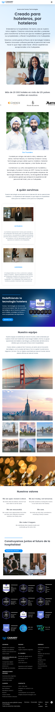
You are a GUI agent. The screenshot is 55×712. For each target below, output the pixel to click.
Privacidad (34, 702)
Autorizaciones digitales (9, 676)
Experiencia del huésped (25, 666)
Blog (39, 651)
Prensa (40, 657)
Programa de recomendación (42, 665)
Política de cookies (40, 704)
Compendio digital (7, 661)
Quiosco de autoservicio (9, 651)
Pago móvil (21, 647)
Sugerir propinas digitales (25, 649)
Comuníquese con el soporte (26, 692)
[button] (51, 2)
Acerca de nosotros (43, 647)
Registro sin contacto (8, 647)
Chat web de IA (22, 662)
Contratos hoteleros (8, 678)
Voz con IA (21, 660)
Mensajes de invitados (8, 668)
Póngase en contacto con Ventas (25, 689)
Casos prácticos (7, 686)
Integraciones (42, 660)
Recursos (40, 661)
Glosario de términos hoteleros (44, 654)
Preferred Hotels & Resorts (9, 696)
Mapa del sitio (46, 704)
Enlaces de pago (7, 680)
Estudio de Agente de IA (25, 656)
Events (40, 668)
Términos (26, 702)
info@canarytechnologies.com (27, 694)
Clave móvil (5, 653)
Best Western (6, 688)
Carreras (40, 649)
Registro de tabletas (8, 649)
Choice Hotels (6, 694)
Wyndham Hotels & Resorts (7, 691)
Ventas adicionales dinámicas (7, 665)
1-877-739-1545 (22, 686)
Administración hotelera (25, 668)
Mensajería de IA (23, 658)
